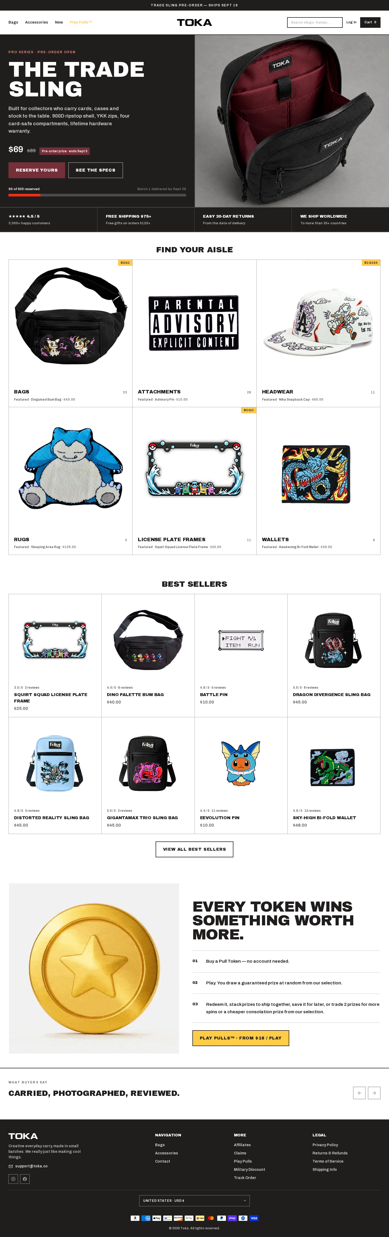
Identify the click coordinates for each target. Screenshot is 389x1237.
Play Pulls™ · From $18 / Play (241, 1038)
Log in (351, 22)
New (59, 22)
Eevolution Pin (220, 817)
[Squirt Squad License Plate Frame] (55, 640)
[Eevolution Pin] (241, 764)
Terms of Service (328, 1161)
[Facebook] (25, 1179)
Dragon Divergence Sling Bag (331, 694)
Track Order (245, 1178)
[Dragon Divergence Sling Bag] (334, 640)
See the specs (95, 170)
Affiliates (242, 1145)
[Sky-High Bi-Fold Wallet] (334, 764)
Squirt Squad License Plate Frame (50, 697)
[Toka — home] (194, 22)
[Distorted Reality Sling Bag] (55, 764)
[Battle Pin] (241, 640)
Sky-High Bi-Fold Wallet (324, 817)
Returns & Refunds (330, 1153)
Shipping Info (325, 1170)
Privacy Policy (325, 1145)
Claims (240, 1153)
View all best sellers (194, 849)
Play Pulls (243, 1161)
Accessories (36, 22)
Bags (13, 22)
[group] (194, 1103)
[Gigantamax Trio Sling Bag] (148, 764)
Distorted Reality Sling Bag (51, 817)
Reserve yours (37, 170)
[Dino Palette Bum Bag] (148, 640)
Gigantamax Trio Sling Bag (142, 817)
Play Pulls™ (81, 22)
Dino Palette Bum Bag (135, 694)
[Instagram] (13, 1179)
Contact (162, 1161)
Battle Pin (214, 694)
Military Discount (249, 1170)
